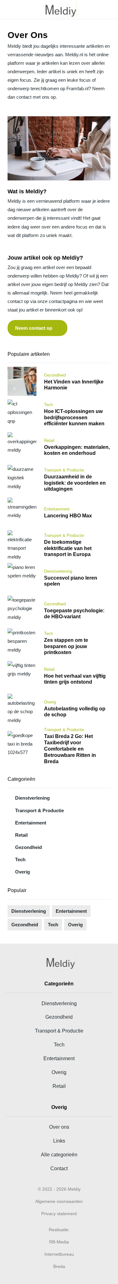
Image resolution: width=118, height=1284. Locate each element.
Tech (20, 859)
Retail (21, 835)
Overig (22, 871)
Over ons (59, 1127)
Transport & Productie (39, 810)
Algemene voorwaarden (59, 1201)
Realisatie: (59, 1229)
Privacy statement (59, 1213)
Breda (59, 1266)
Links (59, 1140)
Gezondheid (28, 847)
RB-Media (59, 1241)
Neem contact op (33, 328)
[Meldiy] (59, 9)
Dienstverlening (32, 798)
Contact (59, 1168)
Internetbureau (59, 1254)
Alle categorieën (59, 1154)
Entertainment (30, 822)
